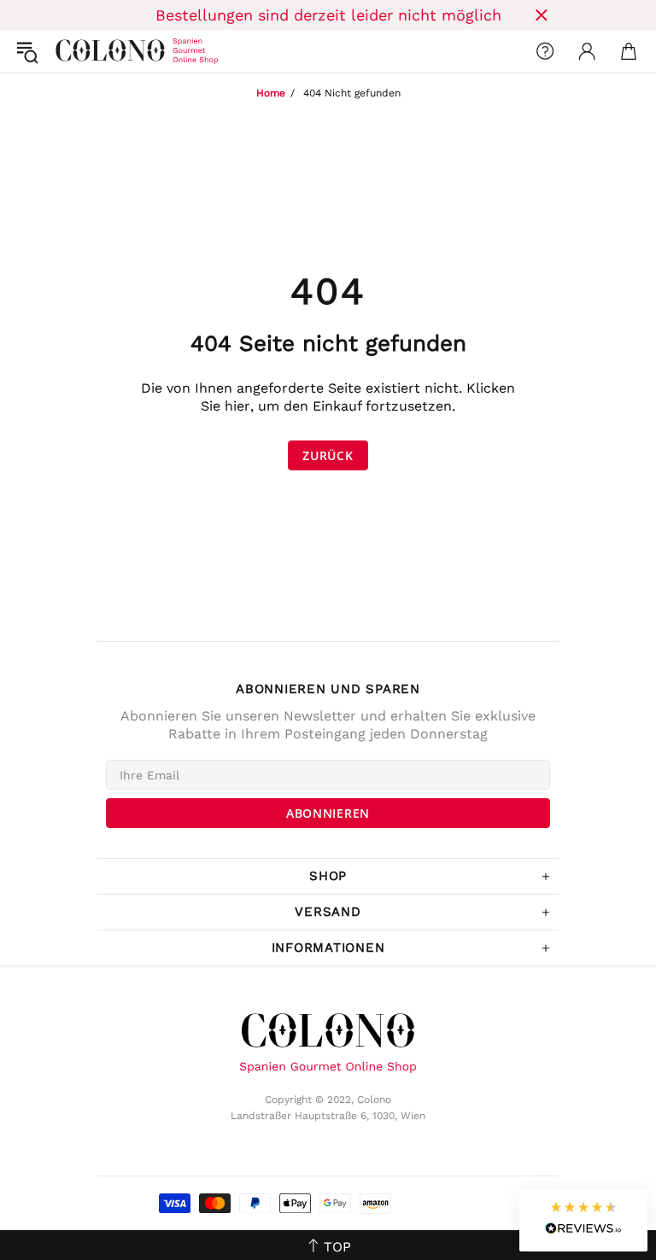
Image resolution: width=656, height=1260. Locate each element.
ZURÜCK (327, 455)
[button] (583, 1220)
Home (270, 93)
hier (237, 406)
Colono (69, 51)
